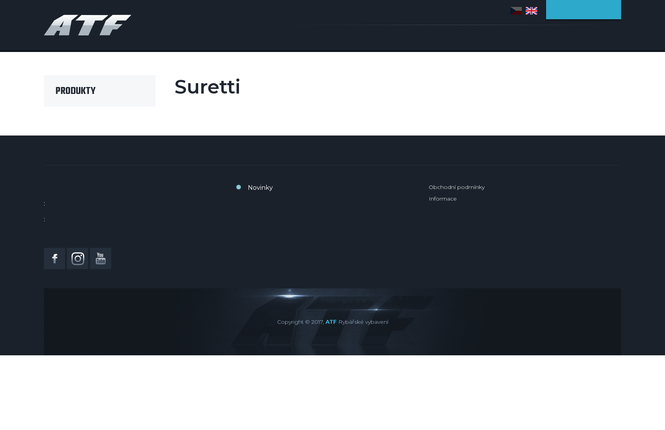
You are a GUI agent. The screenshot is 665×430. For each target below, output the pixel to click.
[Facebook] (54, 258)
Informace (443, 198)
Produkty (75, 91)
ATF (331, 321)
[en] (531, 11)
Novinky (260, 187)
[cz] (516, 11)
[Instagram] (77, 258)
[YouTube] (100, 258)
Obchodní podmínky (457, 187)
